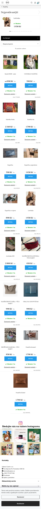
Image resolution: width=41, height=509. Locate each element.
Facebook (7, 475)
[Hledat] (31, 2)
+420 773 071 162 (9, 473)
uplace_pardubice (9, 477)
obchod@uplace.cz (9, 471)
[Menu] (2, 2)
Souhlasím (20, 504)
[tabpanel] (20, 22)
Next (39, 12)
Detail (10, 85)
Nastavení (20, 497)
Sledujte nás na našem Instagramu (21, 426)
